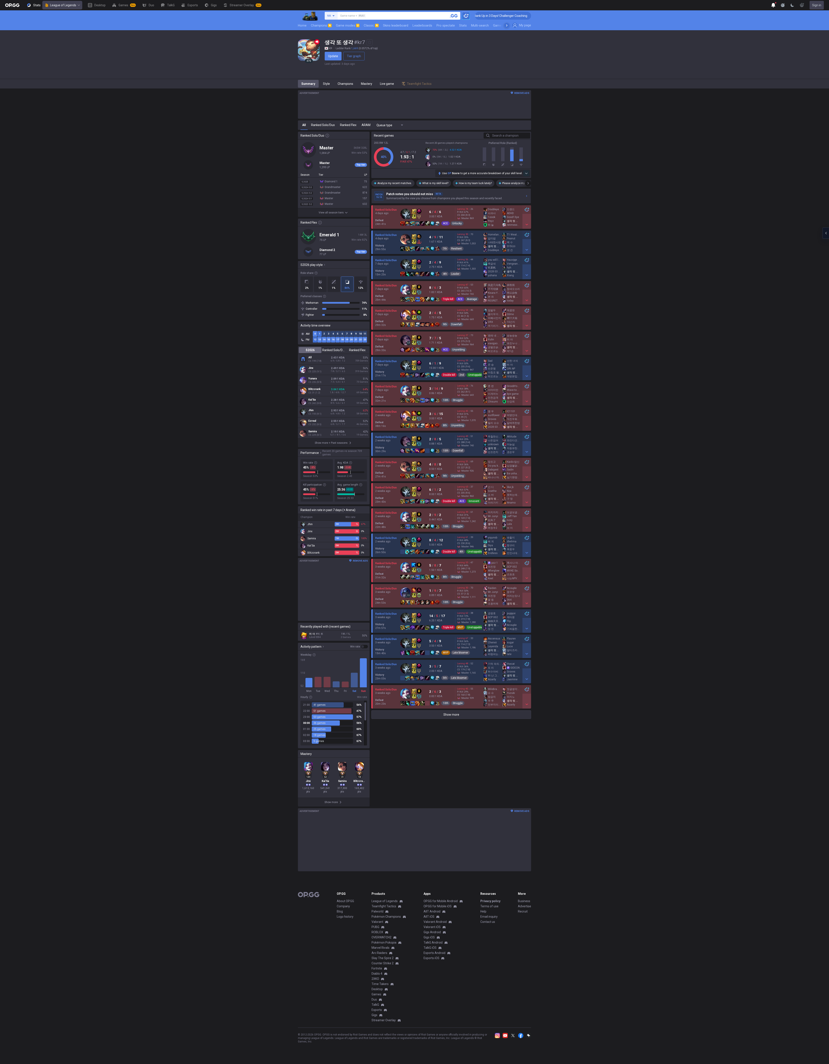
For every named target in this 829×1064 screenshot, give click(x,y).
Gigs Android (432, 932)
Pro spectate (446, 25)
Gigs (374, 1015)
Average (472, 299)
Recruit (523, 911)
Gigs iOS (429, 937)
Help (483, 911)
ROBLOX (377, 932)
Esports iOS (431, 958)
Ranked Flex (357, 350)
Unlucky (457, 223)
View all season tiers (331, 212)
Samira (312, 431)
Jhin (310, 410)
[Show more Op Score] (526, 173)
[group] (334, 723)
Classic (371, 25)
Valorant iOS (432, 927)
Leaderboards (422, 25)
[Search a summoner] (453, 16)
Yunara (312, 378)
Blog (340, 911)
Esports (377, 1010)
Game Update (502, 25)
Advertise (524, 906)
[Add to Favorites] (370, 42)
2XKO (375, 978)
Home (302, 25)
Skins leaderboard (395, 25)
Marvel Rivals (380, 947)
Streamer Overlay (384, 1020)
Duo (374, 999)
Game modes (347, 25)
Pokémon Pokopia (384, 942)
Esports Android (434, 953)
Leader (455, 273)
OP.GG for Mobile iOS (438, 906)
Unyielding (458, 349)
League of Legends (63, 5)
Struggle (458, 400)
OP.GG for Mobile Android (441, 901)
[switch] (359, 646)
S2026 (310, 350)
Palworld (377, 911)
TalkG (375, 1004)
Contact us (487, 922)
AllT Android (432, 911)
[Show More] (773, 5)
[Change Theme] (792, 5)
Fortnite (377, 968)
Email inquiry (489, 916)
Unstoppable (475, 374)
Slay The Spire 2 (383, 958)
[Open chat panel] (826, 233)
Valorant (377, 922)
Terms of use (489, 906)
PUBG (375, 927)
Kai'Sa (312, 399)
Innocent (474, 501)
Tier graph (354, 56)
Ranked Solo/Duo (333, 350)
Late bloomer (460, 652)
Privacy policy (490, 901)
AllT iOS (429, 916)
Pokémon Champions (386, 916)
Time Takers (380, 984)
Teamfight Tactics (384, 906)
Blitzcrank (314, 389)
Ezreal (312, 420)
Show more (451, 714)
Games (376, 994)
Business (524, 901)
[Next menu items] (507, 25)
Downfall (456, 324)
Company (343, 906)
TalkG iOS (430, 947)
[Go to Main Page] (12, 5)
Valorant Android (435, 922)
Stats (463, 25)
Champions (321, 25)
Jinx (310, 367)
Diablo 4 (377, 973)
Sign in (816, 5)
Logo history (345, 916)
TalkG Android (433, 942)
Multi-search (480, 25)
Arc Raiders (379, 953)
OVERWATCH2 (381, 937)
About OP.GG (345, 901)
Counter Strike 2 (383, 963)
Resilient (456, 248)
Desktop (377, 989)
